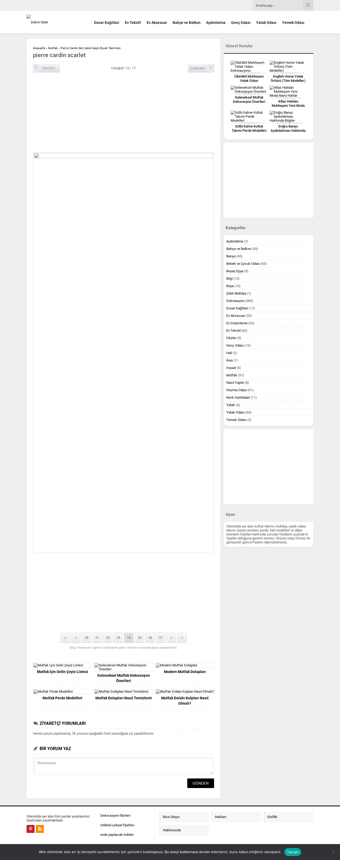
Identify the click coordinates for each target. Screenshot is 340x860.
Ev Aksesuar (157, 22)
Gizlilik (272, 817)
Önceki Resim (46, 68)
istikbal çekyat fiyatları (117, 825)
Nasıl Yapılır (235, 383)
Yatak (230, 405)
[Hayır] (333, 852)
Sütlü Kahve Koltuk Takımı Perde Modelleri (249, 128)
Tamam (293, 852)
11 (97, 638)
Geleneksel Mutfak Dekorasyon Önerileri (123, 678)
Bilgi (229, 278)
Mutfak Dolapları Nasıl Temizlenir (123, 698)
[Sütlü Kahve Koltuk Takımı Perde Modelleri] (249, 116)
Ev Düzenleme (237, 323)
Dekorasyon (235, 301)
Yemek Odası (293, 22)
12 (107, 638)
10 (86, 638)
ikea (229, 360)
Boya (230, 286)
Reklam (220, 817)
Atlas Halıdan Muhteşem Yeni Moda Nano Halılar (288, 105)
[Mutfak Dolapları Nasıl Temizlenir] (123, 691)
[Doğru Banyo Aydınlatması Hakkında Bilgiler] (288, 116)
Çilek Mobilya (236, 293)
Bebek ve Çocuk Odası (243, 264)
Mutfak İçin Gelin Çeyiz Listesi (62, 672)
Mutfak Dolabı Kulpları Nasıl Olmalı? (185, 700)
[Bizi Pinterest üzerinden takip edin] (31, 829)
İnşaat (231, 368)
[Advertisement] (123, 112)
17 (161, 638)
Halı (229, 353)
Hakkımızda (172, 830)
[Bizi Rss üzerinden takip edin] (40, 829)
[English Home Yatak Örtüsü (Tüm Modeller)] (288, 67)
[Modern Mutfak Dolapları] (185, 665)
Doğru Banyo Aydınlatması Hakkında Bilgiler (288, 130)
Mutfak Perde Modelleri (62, 698)
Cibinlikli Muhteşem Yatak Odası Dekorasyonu (249, 80)
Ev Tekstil (133, 22)
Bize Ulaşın (171, 817)
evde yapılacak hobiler (117, 835)
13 (118, 638)
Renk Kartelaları (238, 397)
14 (129, 638)
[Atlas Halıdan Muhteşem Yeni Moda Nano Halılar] (288, 91)
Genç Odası (240, 22)
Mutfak (53, 48)
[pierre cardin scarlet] (123, 352)
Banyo (231, 256)
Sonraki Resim (201, 68)
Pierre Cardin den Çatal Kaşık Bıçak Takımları (91, 48)
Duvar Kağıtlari (106, 22)
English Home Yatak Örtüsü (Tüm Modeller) (288, 78)
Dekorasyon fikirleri (115, 816)
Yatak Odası (266, 22)
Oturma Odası (236, 390)
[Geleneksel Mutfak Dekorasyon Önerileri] (123, 667)
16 (150, 638)
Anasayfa (39, 48)
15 (139, 638)
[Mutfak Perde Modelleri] (62, 691)
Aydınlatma (216, 22)
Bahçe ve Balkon (187, 22)
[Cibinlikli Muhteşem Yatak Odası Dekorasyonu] (249, 67)
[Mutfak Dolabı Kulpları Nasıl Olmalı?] (185, 691)
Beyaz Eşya (234, 271)
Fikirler (231, 338)
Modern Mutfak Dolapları (185, 672)
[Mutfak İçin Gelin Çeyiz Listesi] (62, 665)
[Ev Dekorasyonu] (56, 22)
